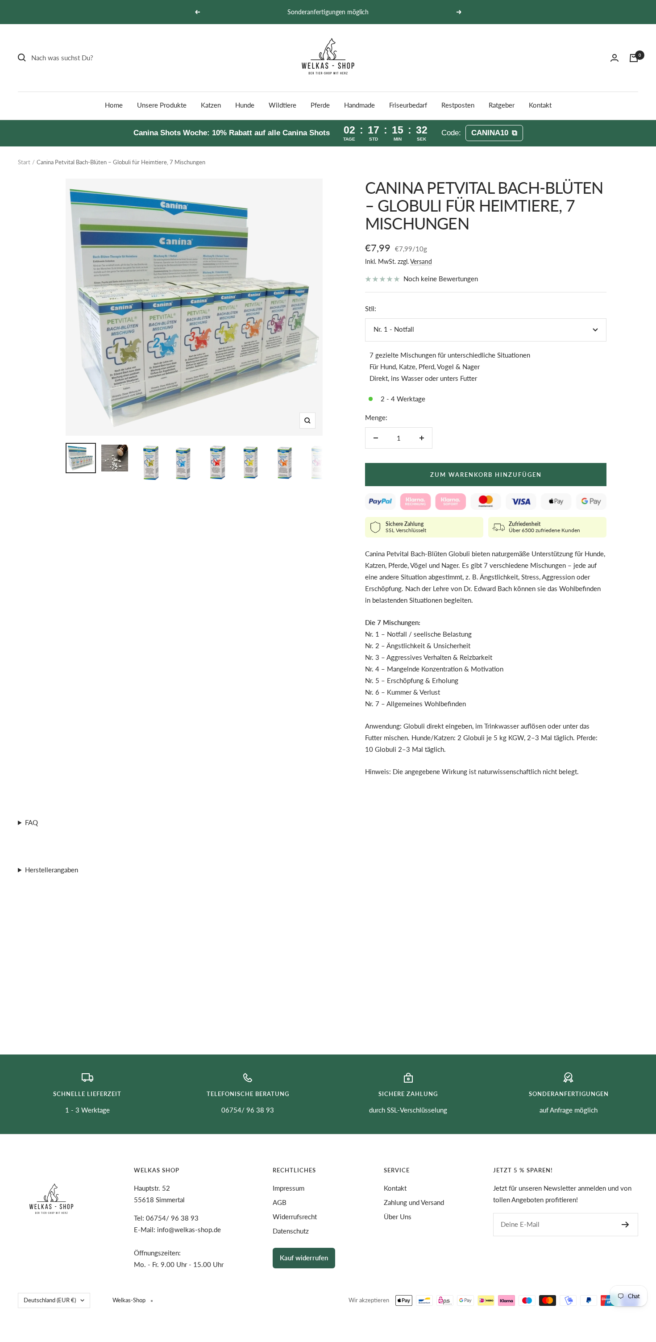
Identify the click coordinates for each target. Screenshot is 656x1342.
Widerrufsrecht (295, 1217)
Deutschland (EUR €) (50, 1300)
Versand (421, 261)
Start (24, 162)
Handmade (359, 105)
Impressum (288, 1188)
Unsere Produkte (162, 105)
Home (114, 105)
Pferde (320, 105)
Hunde (244, 105)
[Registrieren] (625, 1224)
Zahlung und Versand (414, 1202)
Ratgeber (502, 105)
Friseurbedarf (408, 105)
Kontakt (540, 105)
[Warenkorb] (633, 58)
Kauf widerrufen (304, 1258)
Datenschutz (291, 1231)
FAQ (31, 822)
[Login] (614, 58)
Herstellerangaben (51, 870)
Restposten (457, 105)
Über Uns (397, 1217)
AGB (279, 1202)
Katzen (211, 105)
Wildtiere (282, 105)
